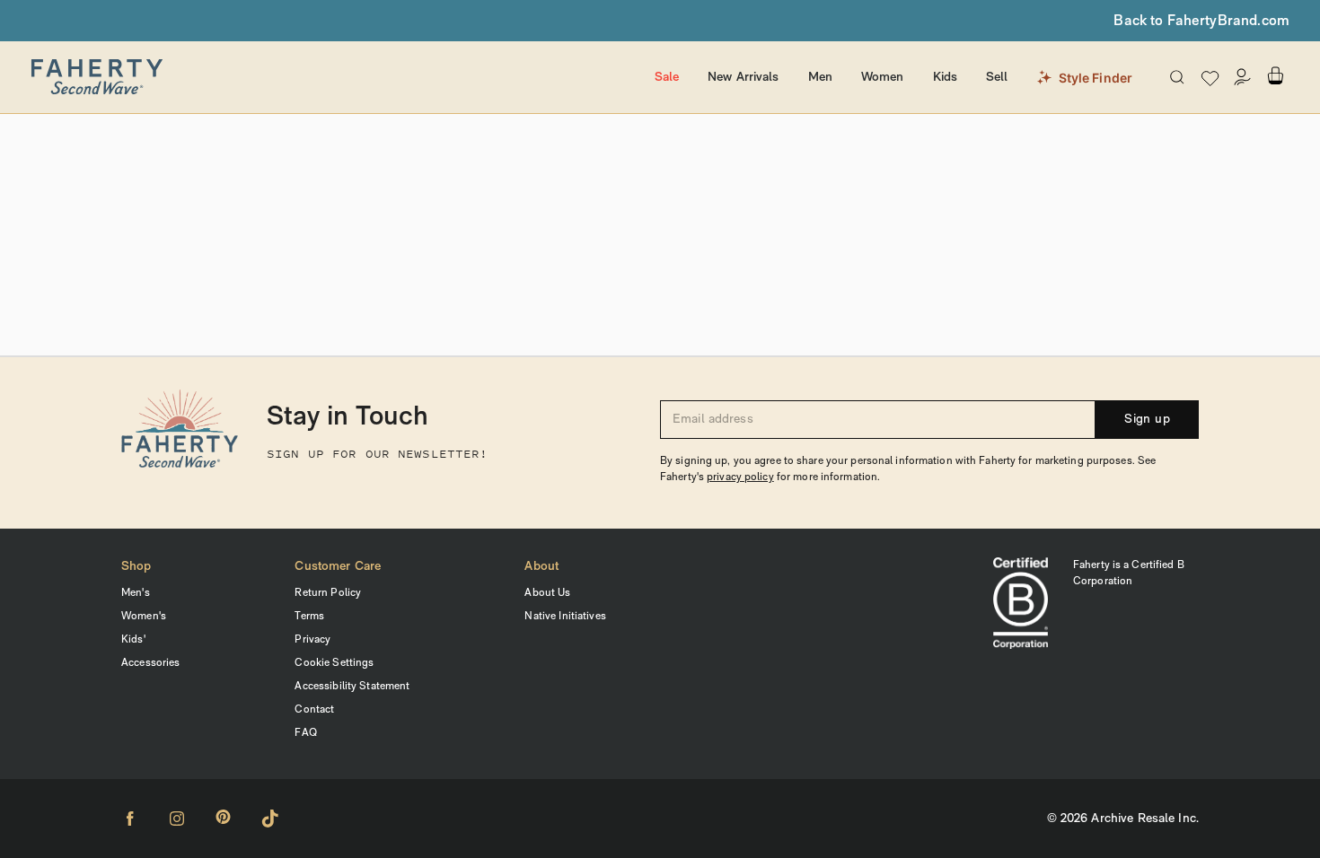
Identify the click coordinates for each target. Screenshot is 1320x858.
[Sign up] (1243, 77)
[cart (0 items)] (1275, 75)
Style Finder (1096, 77)
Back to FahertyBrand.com (1201, 21)
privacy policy (740, 477)
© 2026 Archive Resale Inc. (1123, 819)
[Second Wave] (334, 77)
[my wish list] (1210, 77)
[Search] (1177, 77)
